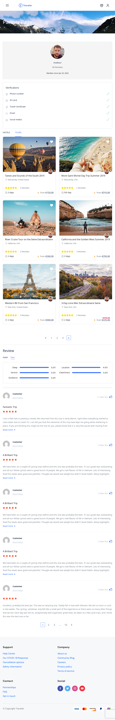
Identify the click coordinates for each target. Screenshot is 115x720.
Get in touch (9, 696)
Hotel (5, 357)
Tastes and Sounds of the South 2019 (24, 175)
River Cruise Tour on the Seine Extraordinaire (29, 239)
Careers (62, 662)
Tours (18, 132)
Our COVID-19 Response (15, 657)
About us (62, 653)
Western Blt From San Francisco (22, 303)
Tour (13, 357)
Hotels (6, 132)
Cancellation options (13, 662)
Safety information (12, 666)
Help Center (9, 653)
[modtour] (50, 171)
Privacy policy (65, 666)
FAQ (5, 691)
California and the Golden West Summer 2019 (85, 239)
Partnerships (9, 687)
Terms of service (66, 670)
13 (66, 624)
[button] (101, 5)
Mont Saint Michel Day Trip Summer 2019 (83, 175)
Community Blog (66, 657)
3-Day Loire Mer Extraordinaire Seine (80, 303)
